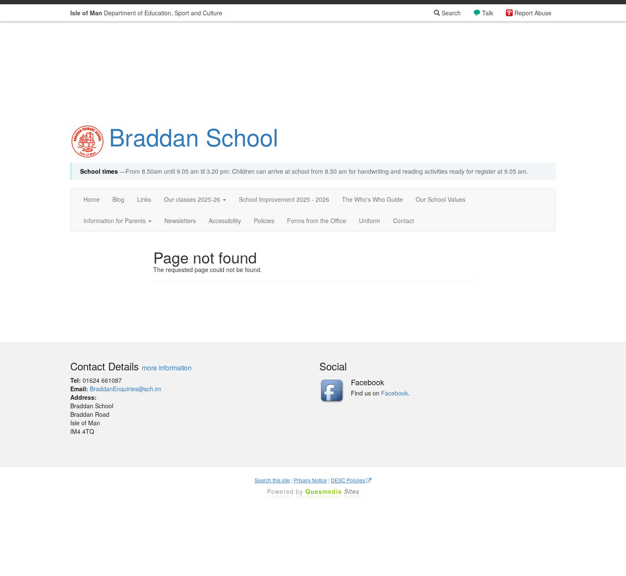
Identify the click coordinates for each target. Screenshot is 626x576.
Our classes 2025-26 (193, 199)
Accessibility (225, 220)
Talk (487, 13)
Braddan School (193, 136)
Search (450, 13)
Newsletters (180, 220)
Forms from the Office (316, 220)
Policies (264, 220)
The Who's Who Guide (372, 199)
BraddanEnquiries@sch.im (125, 388)
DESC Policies (348, 480)
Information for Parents (115, 220)
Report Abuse (532, 13)
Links (144, 199)
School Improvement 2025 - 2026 (284, 199)
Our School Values (440, 199)
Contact (403, 220)
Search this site (272, 480)
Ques (332, 491)
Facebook (394, 393)
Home (91, 199)
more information (167, 367)
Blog (118, 199)
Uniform (369, 220)
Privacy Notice (310, 480)
